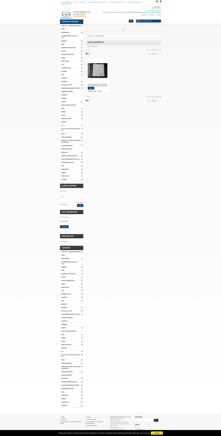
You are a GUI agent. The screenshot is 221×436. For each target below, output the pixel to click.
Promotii (151, 14)
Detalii (91, 88)
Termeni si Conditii (91, 419)
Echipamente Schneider (66, 3)
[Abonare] (156, 420)
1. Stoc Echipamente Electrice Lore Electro (97, 2)
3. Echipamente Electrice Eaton (134, 2)
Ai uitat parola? (63, 204)
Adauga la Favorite (92, 91)
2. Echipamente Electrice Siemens (117, 2)
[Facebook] (135, 427)
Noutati (145, 14)
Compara (99, 91)
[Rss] (138, 427)
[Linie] (89, 53)
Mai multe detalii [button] (145, 433)
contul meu (68, 2)
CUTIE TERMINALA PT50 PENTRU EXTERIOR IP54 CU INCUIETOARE (97, 85)
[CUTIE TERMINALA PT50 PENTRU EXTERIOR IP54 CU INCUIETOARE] (97, 70)
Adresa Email (63, 191)
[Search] (131, 21)
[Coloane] (86, 53)
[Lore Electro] (75, 15)
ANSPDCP (64, 419)
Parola (61, 196)
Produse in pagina (150, 49)
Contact (159, 14)
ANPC (62, 417)
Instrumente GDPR (91, 425)
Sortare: (150, 53)
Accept (157, 433)
